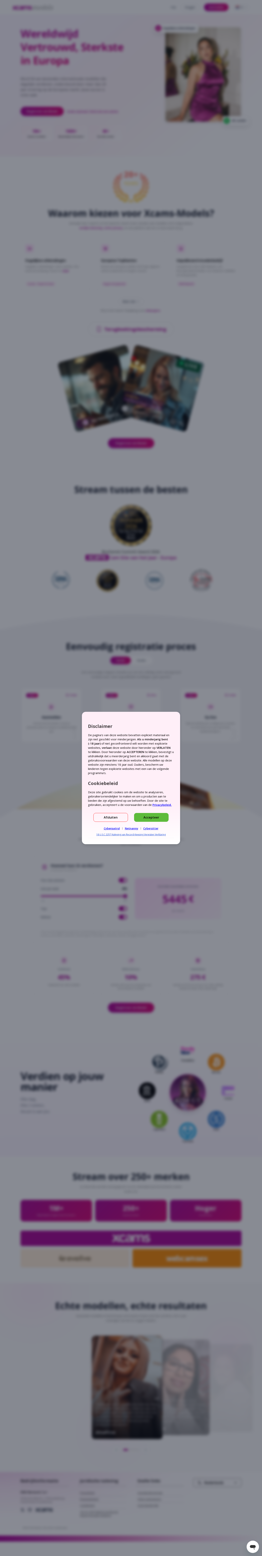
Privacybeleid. (162, 805)
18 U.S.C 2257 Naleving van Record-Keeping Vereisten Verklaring (131, 834)
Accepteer (151, 817)
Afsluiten (111, 817)
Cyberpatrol (112, 828)
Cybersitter (150, 828)
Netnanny (131, 828)
